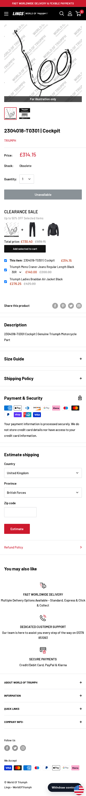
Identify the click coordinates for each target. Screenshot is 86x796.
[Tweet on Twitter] (71, 305)
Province (10, 483)
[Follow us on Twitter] (15, 748)
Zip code (10, 503)
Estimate (17, 529)
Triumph (10, 140)
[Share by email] (79, 305)
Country (9, 464)
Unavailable (43, 194)
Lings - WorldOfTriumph (18, 787)
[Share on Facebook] (55, 305)
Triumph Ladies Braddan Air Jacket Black (36, 279)
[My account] (70, 13)
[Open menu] (6, 13)
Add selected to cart (25, 248)
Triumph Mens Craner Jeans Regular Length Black (42, 267)
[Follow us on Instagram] (23, 748)
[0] (78, 13)
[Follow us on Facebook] (7, 748)
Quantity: (10, 179)
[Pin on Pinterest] (63, 305)
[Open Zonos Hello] (77, 788)
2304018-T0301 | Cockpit (32, 260)
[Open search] (61, 13)
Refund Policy (13, 547)
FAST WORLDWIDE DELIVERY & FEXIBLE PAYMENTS (43, 3)
